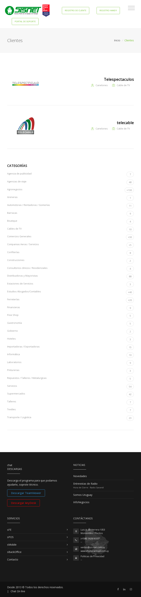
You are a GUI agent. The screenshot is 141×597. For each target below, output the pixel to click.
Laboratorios (69, 362)
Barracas (69, 213)
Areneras (69, 197)
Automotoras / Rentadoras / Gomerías (69, 205)
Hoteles (69, 339)
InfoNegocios (81, 502)
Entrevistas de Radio (85, 483)
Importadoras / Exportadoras (69, 347)
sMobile (12, 544)
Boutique (69, 221)
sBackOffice (14, 552)
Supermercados (69, 394)
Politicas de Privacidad (92, 556)
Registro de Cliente (75, 10)
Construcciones (69, 260)
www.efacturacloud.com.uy (95, 551)
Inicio (117, 40)
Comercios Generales (69, 237)
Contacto (12, 559)
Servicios (69, 386)
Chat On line (18, 591)
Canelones (102, 85)
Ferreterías (69, 300)
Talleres (69, 402)
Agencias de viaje (69, 182)
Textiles (69, 410)
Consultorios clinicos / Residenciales (69, 268)
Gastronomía (69, 323)
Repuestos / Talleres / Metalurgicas (69, 378)
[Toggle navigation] (131, 8)
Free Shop (69, 315)
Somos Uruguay (82, 495)
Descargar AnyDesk (23, 503)
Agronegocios (69, 190)
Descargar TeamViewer (26, 493)
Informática (69, 355)
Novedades (80, 476)
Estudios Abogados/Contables (69, 292)
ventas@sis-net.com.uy (93, 547)
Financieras (69, 308)
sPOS (10, 537)
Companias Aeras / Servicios (69, 245)
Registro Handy (108, 10)
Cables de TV (69, 229)
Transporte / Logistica (69, 418)
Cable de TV (123, 85)
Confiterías (69, 252)
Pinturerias (69, 370)
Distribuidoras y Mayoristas (69, 276)
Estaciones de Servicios (69, 284)
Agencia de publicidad (69, 174)
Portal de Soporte (25, 21)
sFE (9, 529)
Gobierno (69, 331)
